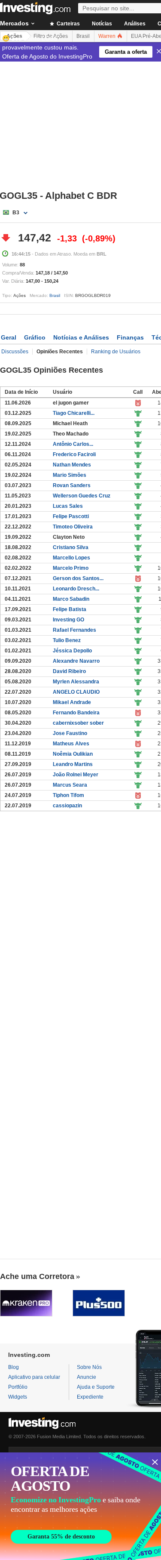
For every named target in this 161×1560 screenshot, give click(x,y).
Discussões (14, 352)
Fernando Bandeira (76, 713)
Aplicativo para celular (34, 1377)
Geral (8, 337)
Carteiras (67, 24)
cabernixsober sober (78, 723)
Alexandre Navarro (76, 661)
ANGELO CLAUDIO (76, 692)
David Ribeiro (69, 671)
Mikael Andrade (72, 702)
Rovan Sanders (72, 485)
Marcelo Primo (70, 568)
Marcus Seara (70, 785)
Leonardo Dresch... (76, 589)
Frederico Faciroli (74, 454)
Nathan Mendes (72, 465)
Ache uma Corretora (37, 1276)
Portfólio (17, 1387)
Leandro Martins (73, 764)
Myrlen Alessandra (76, 682)
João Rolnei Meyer (75, 775)
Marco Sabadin (71, 599)
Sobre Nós (89, 1367)
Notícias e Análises (81, 337)
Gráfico (35, 337)
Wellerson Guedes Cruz (81, 496)
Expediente (90, 1397)
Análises (135, 24)
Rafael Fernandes (74, 630)
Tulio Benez (67, 640)
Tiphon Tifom (68, 795)
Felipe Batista (69, 609)
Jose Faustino (70, 733)
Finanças (130, 337)
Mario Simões (69, 475)
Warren (107, 36)
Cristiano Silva (70, 547)
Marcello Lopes (71, 558)
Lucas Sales (68, 506)
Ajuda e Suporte (96, 1387)
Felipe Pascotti (71, 516)
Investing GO (68, 620)
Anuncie (86, 1377)
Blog (13, 1367)
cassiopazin (67, 806)
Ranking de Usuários (115, 352)
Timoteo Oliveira (73, 527)
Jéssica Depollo (72, 651)
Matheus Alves (71, 744)
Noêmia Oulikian (73, 754)
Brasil (54, 295)
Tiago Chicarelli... (73, 413)
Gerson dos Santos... (78, 578)
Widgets (17, 1397)
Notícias (102, 24)
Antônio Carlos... (73, 444)
